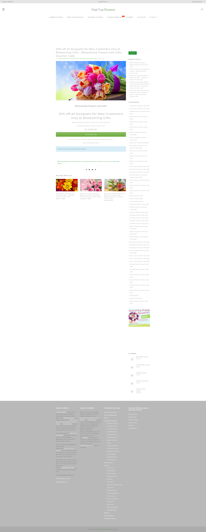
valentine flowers (66, 422)
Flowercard (110, 487)
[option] (67, 189)
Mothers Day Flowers (113, 451)
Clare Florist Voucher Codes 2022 (139, 172)
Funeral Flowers (111, 454)
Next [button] (122, 190)
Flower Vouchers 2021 (136, 198)
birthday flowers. (68, 424)
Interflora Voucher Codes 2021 (139, 215)
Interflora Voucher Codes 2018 (139, 212)
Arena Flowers (92, 420)
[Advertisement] (103, 31)
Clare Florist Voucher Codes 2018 (139, 166)
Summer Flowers (56, 17)
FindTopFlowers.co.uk (68, 467)
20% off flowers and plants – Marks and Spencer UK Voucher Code (139, 64)
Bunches (82, 418)
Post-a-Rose (110, 467)
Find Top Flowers (61, 412)
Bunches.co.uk (111, 496)
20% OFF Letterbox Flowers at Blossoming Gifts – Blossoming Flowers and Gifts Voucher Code (90, 195)
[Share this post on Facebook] (86, 168)
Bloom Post (110, 504)
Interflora (88, 418)
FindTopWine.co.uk (62, 482)
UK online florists (69, 418)
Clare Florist (110, 501)
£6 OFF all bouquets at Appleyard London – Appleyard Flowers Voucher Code (139, 71)
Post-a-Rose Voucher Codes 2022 (140, 261)
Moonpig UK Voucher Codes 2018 (139, 242)
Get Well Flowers (112, 431)
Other (109, 443)
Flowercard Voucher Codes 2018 (139, 204)
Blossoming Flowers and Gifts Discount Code (72, 161)
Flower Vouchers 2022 (91, 58)
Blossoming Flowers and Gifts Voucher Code (99, 161)
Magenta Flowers (112, 490)
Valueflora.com (111, 473)
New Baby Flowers (112, 437)
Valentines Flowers (112, 423)
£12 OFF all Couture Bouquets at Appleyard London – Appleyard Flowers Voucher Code (139, 77)
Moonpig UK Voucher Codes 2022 (139, 247)
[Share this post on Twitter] (89, 168)
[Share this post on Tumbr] (95, 168)
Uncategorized (134, 295)
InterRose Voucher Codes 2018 (139, 220)
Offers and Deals (133, 419)
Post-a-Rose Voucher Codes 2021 (140, 258)
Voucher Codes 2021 (136, 298)
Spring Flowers (111, 459)
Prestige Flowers (112, 476)
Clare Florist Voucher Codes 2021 (139, 169)
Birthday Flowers (95, 17)
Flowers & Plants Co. (113, 498)
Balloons (107, 513)
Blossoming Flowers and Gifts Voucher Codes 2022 (72, 58)
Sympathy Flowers (112, 457)
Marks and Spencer (112, 507)
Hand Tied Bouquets (75, 17)
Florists (153, 17)
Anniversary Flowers (113, 448)
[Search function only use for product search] (202, 9)
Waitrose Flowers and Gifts (115, 484)
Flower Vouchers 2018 (136, 195)
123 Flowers (110, 482)
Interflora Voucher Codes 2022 (139, 218)
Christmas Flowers (112, 428)
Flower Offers (133, 417)
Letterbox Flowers (110, 518)
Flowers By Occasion (110, 420)
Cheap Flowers (108, 462)
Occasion (141, 17)
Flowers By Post (109, 515)
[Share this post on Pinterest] (92, 168)
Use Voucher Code (91, 134)
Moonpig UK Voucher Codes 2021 (139, 244)
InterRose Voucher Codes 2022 (139, 223)
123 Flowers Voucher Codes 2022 (139, 108)
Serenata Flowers (112, 510)
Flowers (129, 17)
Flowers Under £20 (114, 17)
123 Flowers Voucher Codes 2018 (139, 105)
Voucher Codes (133, 422)
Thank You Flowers (112, 445)
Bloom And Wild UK (112, 493)
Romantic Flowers (112, 426)
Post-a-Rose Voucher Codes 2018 (140, 255)
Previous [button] (58, 190)
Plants (106, 418)
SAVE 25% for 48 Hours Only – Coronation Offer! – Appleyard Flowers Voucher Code (65, 195)
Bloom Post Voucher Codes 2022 (139, 142)
